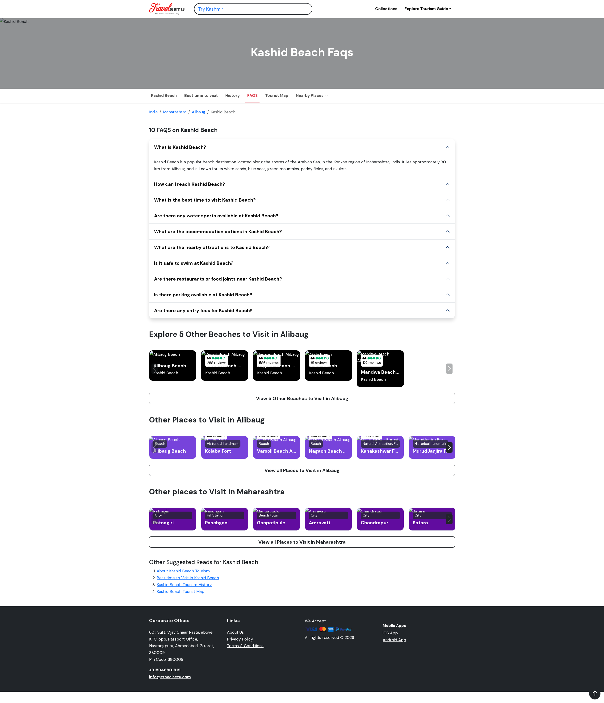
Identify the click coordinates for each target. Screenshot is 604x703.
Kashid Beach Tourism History (184, 584)
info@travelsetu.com (170, 676)
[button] (449, 369)
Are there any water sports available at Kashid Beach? (216, 216)
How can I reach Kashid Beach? (189, 184)
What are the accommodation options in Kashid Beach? (218, 231)
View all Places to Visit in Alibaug (302, 470)
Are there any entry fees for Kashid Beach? (203, 310)
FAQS (252, 95)
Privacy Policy (240, 639)
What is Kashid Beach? (180, 147)
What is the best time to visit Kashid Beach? (205, 200)
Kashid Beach (164, 95)
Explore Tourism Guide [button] (426, 8)
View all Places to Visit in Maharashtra (302, 542)
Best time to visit (201, 95)
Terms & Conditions (245, 645)
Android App (394, 639)
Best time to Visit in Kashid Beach (188, 577)
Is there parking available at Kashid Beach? (203, 295)
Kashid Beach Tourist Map (180, 591)
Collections (386, 8)
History (232, 95)
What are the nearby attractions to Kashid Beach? (212, 247)
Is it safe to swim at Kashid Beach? (194, 263)
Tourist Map (276, 95)
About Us (235, 632)
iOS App (390, 633)
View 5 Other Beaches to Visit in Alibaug (302, 398)
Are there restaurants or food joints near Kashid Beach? (218, 279)
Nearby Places (310, 95)
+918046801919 (164, 670)
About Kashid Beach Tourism (183, 571)
